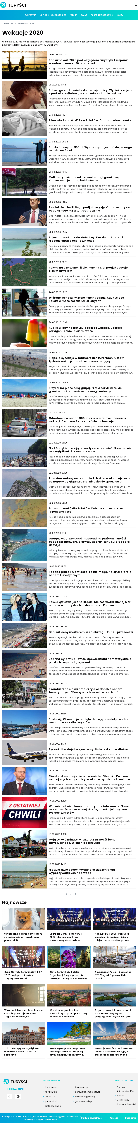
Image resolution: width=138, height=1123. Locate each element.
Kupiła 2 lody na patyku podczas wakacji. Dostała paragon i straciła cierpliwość (85, 329)
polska (73, 15)
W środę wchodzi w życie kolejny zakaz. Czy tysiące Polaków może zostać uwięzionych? (86, 299)
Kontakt (114, 1118)
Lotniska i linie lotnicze (53, 15)
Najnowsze (14, 902)
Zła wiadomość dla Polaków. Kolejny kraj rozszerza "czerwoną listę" (86, 510)
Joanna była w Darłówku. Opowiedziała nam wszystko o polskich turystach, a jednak (90, 660)
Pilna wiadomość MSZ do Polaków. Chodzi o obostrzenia (90, 120)
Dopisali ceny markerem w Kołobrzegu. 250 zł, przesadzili (91, 632)
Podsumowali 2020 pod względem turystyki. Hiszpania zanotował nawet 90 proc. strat (89, 61)
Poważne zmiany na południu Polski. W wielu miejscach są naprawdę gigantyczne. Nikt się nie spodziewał (89, 480)
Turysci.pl (7, 23)
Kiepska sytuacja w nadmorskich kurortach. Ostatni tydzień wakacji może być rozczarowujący (87, 359)
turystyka (30, 15)
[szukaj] (136, 5)
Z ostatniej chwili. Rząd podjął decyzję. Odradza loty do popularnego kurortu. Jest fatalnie (89, 209)
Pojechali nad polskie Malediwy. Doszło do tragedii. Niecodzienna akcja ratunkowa (86, 239)
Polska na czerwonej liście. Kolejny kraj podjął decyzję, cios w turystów (89, 269)
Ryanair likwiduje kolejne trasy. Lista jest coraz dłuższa (89, 749)
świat (84, 15)
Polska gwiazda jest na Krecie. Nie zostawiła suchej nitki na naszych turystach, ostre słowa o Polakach (90, 603)
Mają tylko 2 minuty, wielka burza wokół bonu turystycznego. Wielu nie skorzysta (82, 841)
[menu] (9, 1096)
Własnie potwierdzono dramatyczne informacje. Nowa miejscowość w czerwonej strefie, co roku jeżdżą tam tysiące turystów (89, 809)
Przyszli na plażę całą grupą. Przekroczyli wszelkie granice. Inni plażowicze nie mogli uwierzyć (85, 389)
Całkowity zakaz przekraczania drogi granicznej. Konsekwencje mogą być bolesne (84, 179)
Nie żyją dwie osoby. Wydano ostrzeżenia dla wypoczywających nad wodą (82, 871)
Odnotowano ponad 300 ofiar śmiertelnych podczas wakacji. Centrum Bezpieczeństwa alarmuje (87, 419)
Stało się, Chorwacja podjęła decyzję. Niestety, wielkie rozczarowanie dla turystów (89, 721)
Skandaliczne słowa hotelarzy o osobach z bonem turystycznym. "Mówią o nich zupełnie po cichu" (86, 690)
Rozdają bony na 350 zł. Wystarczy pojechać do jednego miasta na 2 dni (90, 149)
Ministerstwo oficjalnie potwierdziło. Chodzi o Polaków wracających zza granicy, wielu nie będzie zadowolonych (91, 778)
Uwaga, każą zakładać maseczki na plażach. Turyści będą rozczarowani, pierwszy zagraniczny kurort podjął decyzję (89, 542)
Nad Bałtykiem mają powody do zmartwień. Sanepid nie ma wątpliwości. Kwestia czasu (90, 450)
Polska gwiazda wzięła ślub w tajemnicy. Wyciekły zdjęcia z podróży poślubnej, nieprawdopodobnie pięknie (91, 92)
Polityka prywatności (91, 1118)
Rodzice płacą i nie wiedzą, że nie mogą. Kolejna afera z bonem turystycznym (90, 573)
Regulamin (130, 1118)
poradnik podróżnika (102, 15)
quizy (120, 15)
